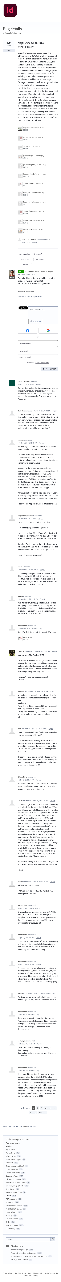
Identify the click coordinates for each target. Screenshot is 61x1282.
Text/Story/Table (12, 1225)
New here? (38, 362)
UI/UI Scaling (10, 1228)
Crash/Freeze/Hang (13, 1172)
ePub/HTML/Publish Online (15, 1182)
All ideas (9, 1146)
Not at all (26, 259)
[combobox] (28, 1239)
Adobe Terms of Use (51, 1273)
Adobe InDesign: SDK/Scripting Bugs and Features (29, 1256)
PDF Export (10, 1202)
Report (38, 384)
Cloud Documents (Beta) (15, 1166)
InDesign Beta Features (19, 1259)
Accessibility (10, 1153)
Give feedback (17, 1246)
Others (27, 1139)
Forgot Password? (25, 357)
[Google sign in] (48, 331)
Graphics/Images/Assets (15, 1186)
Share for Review (12, 1219)
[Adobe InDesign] (10, 11)
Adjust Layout (11, 1156)
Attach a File (37, 321)
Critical (27, 264)
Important (41, 259)
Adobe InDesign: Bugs (15, 1139)
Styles (8, 1222)
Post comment (49, 368)
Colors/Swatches (12, 1169)
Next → (42, 1112)
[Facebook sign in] (27, 331)
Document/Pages (12, 1176)
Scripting (9, 1215)
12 (35, 1112)
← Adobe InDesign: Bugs (12, 33)
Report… (35, 242)
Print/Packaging (11, 1212)
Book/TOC (9, 1163)
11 (30, 1112)
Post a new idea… (13, 1143)
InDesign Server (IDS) (14, 1192)
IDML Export (10, 1189)
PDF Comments (11, 1199)
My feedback (10, 1149)
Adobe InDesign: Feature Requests (23, 1253)
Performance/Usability (14, 1205)
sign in (25, 1126)
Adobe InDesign (8, 1273)
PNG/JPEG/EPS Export (14, 1209)
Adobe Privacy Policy (31, 1276)
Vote (9, 50)
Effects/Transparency (13, 1179)
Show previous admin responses (30, 297)
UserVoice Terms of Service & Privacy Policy (29, 1273)
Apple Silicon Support (13, 1159)
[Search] (52, 1239)
